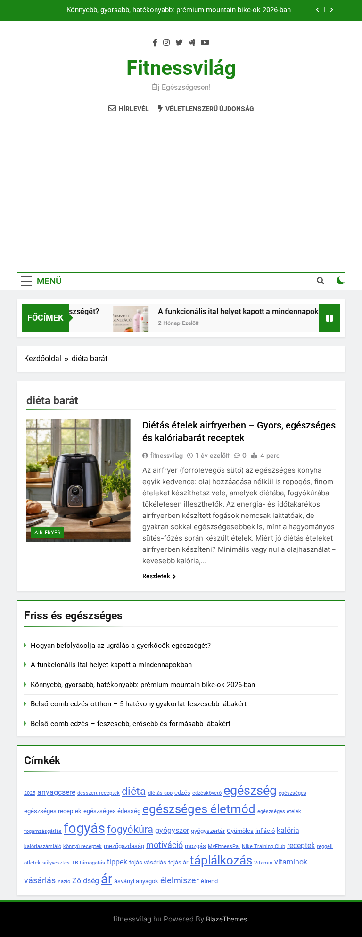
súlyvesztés (56, 863)
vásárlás (40, 880)
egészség (250, 790)
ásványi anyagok (136, 881)
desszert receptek (98, 793)
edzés (182, 792)
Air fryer (47, 532)
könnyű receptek (82, 846)
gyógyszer (172, 830)
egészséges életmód (198, 809)
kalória (288, 830)
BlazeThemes (226, 919)
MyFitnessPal (224, 846)
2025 (29, 793)
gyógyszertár (208, 830)
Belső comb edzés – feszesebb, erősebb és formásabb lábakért (130, 723)
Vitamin (263, 863)
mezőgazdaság (124, 845)
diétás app (160, 793)
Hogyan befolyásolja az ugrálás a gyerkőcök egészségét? (121, 645)
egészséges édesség (111, 811)
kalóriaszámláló (42, 846)
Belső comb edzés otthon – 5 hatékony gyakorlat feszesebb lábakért (139, 704)
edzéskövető (207, 793)
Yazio (64, 882)
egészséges (292, 793)
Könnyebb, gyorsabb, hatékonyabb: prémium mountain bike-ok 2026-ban (178, 10)
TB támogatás (88, 863)
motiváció (164, 845)
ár (106, 879)
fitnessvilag (166, 455)
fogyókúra (130, 829)
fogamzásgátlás (43, 831)
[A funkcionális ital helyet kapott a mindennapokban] (123, 323)
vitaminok (290, 862)
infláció (265, 830)
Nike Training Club (263, 846)
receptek (301, 845)
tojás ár (178, 862)
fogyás (84, 828)
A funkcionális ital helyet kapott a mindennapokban (237, 311)
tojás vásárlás (147, 862)
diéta (134, 791)
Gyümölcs (240, 830)
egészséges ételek (279, 811)
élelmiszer (179, 880)
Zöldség (85, 881)
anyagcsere (56, 792)
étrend (209, 881)
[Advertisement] (181, 187)
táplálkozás (221, 860)
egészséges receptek (53, 811)
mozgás (195, 845)
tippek (117, 862)
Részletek (156, 576)
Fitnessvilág (181, 68)
